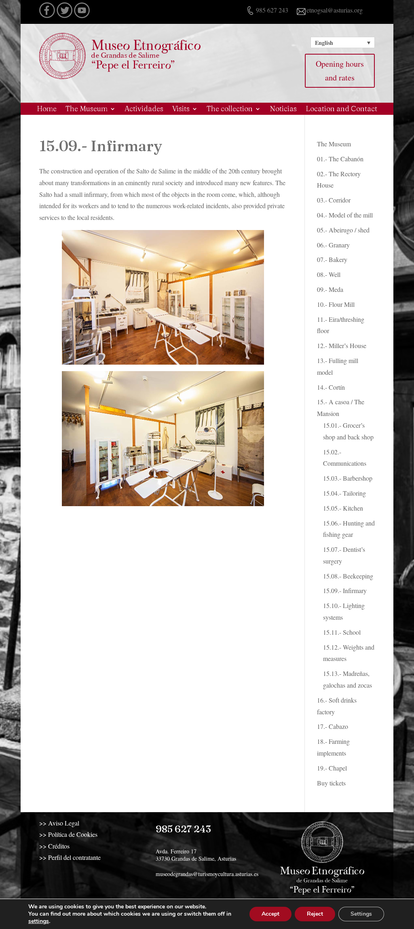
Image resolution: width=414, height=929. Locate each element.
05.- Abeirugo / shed (343, 230)
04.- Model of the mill (345, 215)
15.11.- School (342, 632)
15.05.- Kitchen (343, 508)
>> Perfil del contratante (70, 857)
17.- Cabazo (332, 726)
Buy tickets (331, 783)
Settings (361, 914)
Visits (181, 109)
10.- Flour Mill (336, 304)
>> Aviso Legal (59, 823)
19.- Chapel (332, 768)
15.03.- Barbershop (347, 478)
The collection (230, 109)
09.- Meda (330, 289)
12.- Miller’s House (341, 345)
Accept (270, 914)
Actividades (144, 109)
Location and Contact (341, 109)
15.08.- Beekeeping (348, 576)
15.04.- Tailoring (344, 493)
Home (47, 109)
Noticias (283, 109)
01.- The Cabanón (340, 158)
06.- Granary (333, 245)
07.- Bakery (332, 259)
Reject (315, 914)
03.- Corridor (334, 200)
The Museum (86, 109)
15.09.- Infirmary (345, 590)
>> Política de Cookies (68, 834)
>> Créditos (54, 846)
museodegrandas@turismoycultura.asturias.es (207, 874)
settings (38, 921)
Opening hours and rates (340, 70)
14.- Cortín (331, 387)
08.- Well (328, 274)
